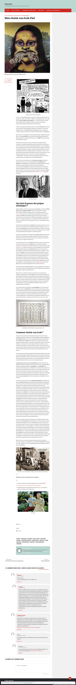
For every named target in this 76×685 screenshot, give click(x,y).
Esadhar (39, 487)
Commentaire (45, 673)
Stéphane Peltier (21, 615)
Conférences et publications (29, 10)
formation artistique (26, 540)
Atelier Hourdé (40, 262)
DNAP (34, 538)
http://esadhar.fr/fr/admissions (36, 650)
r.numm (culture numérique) (53, 10)
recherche (19, 543)
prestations (41, 10)
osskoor (8, 4)
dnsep (38, 538)
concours (41, 171)
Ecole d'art (43, 538)
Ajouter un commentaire (44, 569)
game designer (35, 540)
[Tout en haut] (70, 678)
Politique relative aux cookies (28, 682)
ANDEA (44, 483)
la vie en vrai (8, 15)
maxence (9, 80)
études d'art (24, 538)
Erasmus (18, 540)
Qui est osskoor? (16, 10)
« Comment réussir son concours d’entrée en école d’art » (29, 485)
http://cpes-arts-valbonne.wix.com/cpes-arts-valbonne (28, 627)
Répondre (19, 581)
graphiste (42, 540)
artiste (18, 538)
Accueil (7, 10)
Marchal (19, 575)
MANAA (46, 540)
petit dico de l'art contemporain (20, 15)
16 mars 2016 (9, 78)
